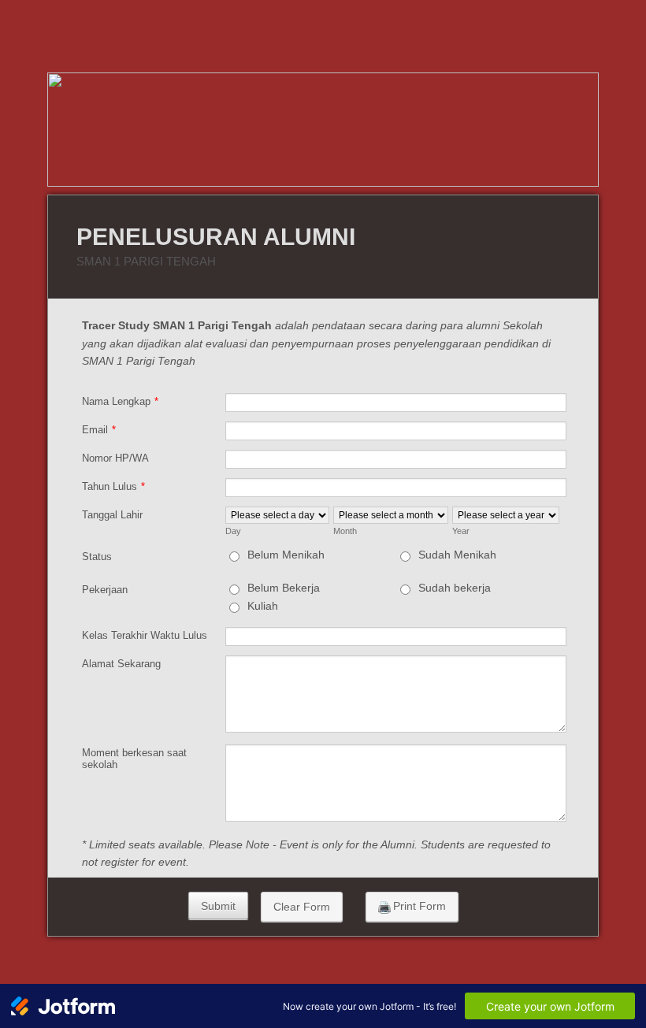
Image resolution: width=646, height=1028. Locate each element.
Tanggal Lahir (112, 515)
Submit (218, 906)
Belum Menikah (286, 554)
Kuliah (262, 605)
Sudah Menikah (457, 554)
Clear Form (301, 906)
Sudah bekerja (454, 587)
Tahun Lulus (113, 486)
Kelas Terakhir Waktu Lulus (144, 635)
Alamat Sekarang (121, 664)
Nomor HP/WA (115, 458)
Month (345, 531)
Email (99, 430)
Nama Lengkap (120, 401)
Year (461, 531)
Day (233, 531)
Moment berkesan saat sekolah (134, 758)
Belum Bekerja (283, 587)
